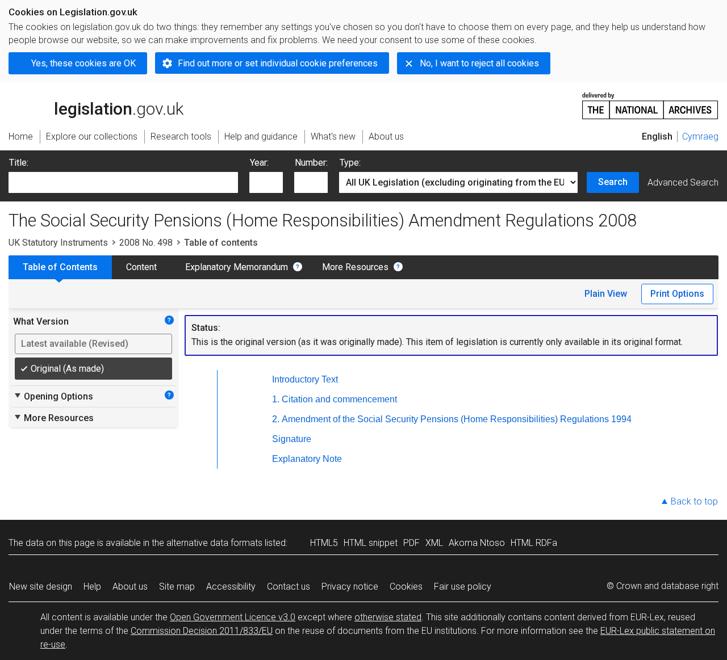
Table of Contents (60, 267)
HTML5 (324, 542)
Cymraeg (700, 136)
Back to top (694, 501)
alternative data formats (214, 542)
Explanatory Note (307, 459)
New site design (40, 586)
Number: (311, 162)
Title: (18, 162)
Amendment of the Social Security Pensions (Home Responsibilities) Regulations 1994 (457, 419)
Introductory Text (305, 379)
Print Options (677, 293)
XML (434, 542)
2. (275, 419)
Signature (291, 439)
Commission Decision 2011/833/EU (202, 630)
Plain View (605, 293)
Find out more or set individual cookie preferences (278, 63)
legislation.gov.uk (102, 95)
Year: (259, 162)
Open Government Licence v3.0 (232, 617)
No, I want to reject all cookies (479, 63)
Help (92, 586)
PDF (411, 542)
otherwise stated (387, 617)
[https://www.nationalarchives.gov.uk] (650, 101)
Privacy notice (349, 586)
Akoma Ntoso (477, 542)
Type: (350, 162)
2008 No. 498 (146, 242)
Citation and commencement (339, 399)
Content (141, 267)
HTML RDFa (534, 542)
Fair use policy (462, 586)
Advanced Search (682, 182)
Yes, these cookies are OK (83, 63)
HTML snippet (371, 542)
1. (275, 399)
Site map (177, 586)
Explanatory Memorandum (236, 267)
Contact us (288, 586)
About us (130, 586)
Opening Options (53, 396)
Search (613, 181)
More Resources (355, 267)
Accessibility (231, 586)
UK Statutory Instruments (58, 242)
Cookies (406, 586)
